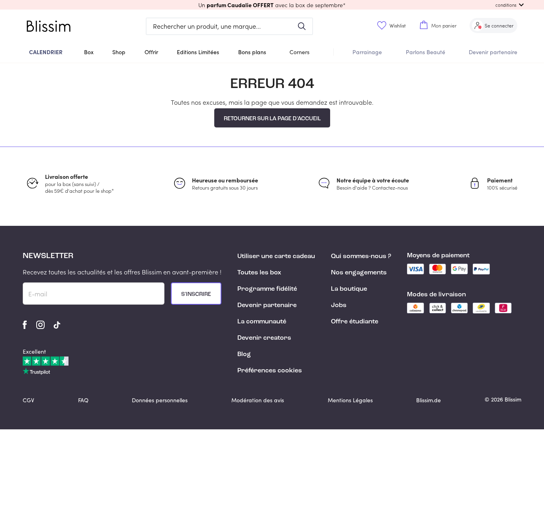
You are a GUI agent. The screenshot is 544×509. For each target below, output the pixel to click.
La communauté (261, 322)
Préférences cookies (269, 371)
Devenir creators (264, 338)
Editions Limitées (198, 52)
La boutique (349, 289)
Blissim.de (428, 400)
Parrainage (367, 52)
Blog (244, 354)
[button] (272, 5)
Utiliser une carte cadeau (276, 256)
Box (89, 52)
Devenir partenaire (493, 52)
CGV (28, 400)
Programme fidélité (267, 289)
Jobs (338, 305)
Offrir (151, 52)
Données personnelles (160, 400)
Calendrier (46, 52)
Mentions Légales (350, 400)
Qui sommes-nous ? (361, 256)
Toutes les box (259, 273)
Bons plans (252, 52)
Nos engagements (359, 273)
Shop (118, 52)
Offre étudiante (354, 322)
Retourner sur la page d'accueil (272, 118)
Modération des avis (257, 400)
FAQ (83, 400)
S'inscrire (196, 294)
